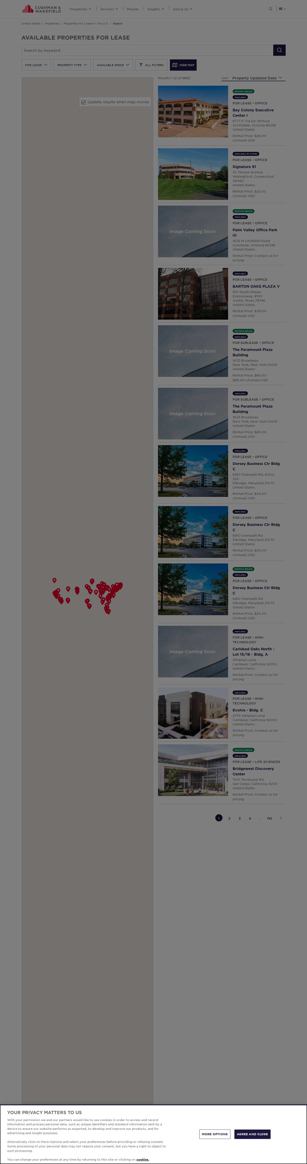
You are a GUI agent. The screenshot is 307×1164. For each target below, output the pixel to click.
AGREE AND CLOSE (252, 1134)
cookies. (142, 1159)
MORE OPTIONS (215, 1134)
